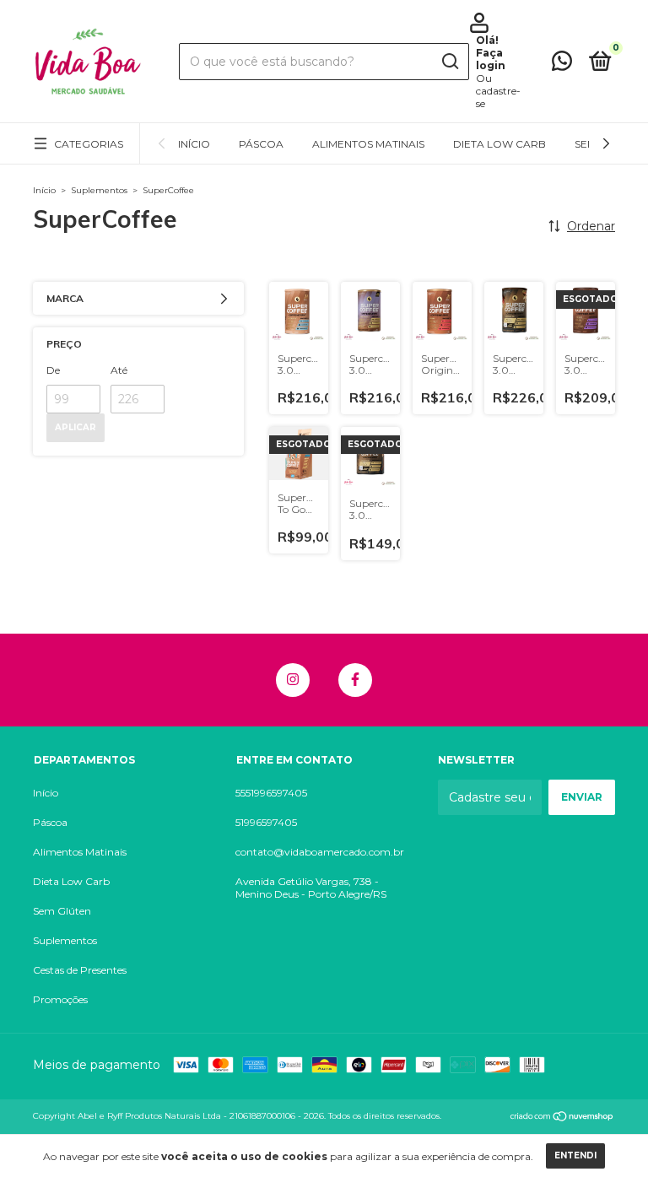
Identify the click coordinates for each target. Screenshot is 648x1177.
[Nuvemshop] (562, 1118)
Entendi (575, 1155)
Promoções (60, 999)
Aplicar (75, 427)
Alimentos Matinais (368, 144)
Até (119, 370)
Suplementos (99, 190)
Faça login (490, 59)
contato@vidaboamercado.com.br (319, 851)
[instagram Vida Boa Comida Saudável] (293, 680)
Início (194, 144)
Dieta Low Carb (499, 144)
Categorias (88, 144)
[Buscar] (449, 61)
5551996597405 (271, 792)
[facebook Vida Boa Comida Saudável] (355, 680)
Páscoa (261, 144)
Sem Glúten (62, 910)
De (53, 370)
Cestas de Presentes (80, 970)
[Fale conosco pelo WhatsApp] (561, 64)
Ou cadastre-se (498, 91)
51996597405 (266, 822)
